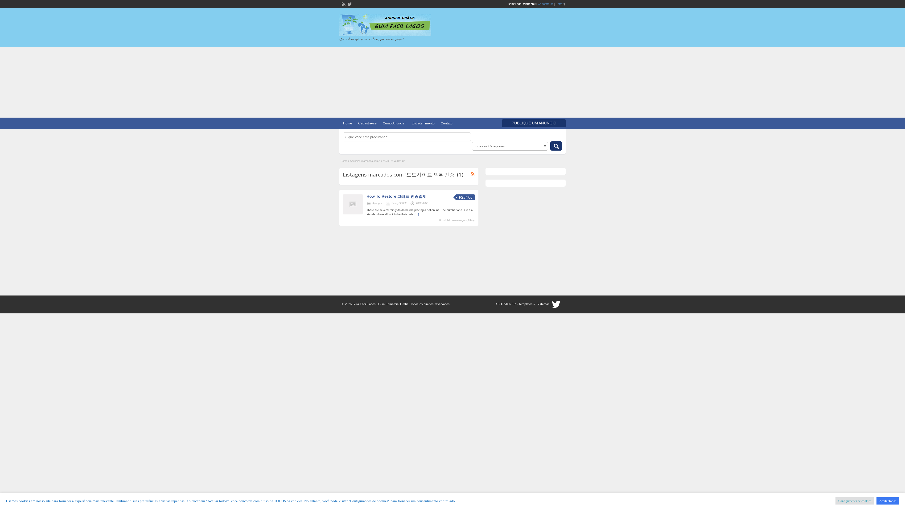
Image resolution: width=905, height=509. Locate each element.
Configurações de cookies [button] (854, 501)
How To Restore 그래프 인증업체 (396, 196)
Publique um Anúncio (534, 123)
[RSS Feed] (343, 4)
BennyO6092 (399, 203)
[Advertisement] (452, 82)
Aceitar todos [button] (887, 501)
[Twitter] (349, 4)
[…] (417, 214)
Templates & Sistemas (534, 304)
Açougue (377, 203)
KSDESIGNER (505, 304)
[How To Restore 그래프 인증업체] (353, 213)
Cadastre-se (546, 4)
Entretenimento (423, 123)
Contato (446, 123)
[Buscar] (556, 146)
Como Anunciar (394, 123)
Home (347, 123)
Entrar (560, 4)
